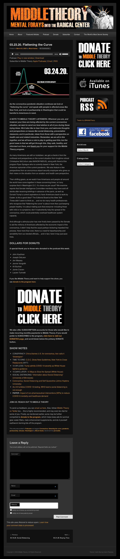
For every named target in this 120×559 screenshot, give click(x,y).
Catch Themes (108, 552)
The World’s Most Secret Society (96, 34)
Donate (55, 34)
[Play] (12, 54)
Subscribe (66, 34)
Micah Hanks (33, 48)
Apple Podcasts (39, 61)
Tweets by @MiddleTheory (86, 120)
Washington (29, 431)
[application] (40, 54)
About (20, 34)
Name (13, 486)
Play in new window (25, 58)
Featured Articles (32, 34)
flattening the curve (55, 428)
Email (49, 61)
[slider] (65, 54)
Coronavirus (44, 428)
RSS (56, 61)
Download (39, 58)
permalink (57, 431)
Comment (15, 454)
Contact (77, 34)
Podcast (46, 34)
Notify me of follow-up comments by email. (25, 510)
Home (11, 34)
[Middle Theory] (60, 28)
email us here (40, 408)
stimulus (21, 431)
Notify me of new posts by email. (22, 513)
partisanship (14, 431)
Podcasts (28, 428)
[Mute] (60, 54)
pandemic (65, 428)
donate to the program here (24, 281)
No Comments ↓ (45, 48)
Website (14, 504)
